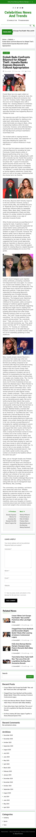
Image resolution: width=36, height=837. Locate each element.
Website (7, 585)
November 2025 (8, 739)
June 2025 (7, 757)
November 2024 (8, 782)
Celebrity (6, 53)
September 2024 (8, 789)
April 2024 (6, 807)
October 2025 (7, 742)
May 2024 (6, 804)
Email (7, 578)
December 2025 (8, 735)
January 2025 (7, 775)
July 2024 (6, 796)
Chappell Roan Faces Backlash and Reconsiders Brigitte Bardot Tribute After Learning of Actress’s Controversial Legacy (22, 633)
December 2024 (8, 778)
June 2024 (7, 800)
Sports (5, 821)
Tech (5, 825)
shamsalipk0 (8, 71)
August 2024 (7, 793)
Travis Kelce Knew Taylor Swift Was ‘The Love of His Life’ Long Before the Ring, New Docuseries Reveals (16, 2)
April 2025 (6, 764)
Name (7, 571)
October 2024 (7, 786)
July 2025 (6, 753)
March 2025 (7, 768)
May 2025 (6, 760)
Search (4, 673)
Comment (8, 549)
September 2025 (8, 746)
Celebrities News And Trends (18, 14)
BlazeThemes (19, 833)
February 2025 (8, 771)
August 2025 (7, 749)
